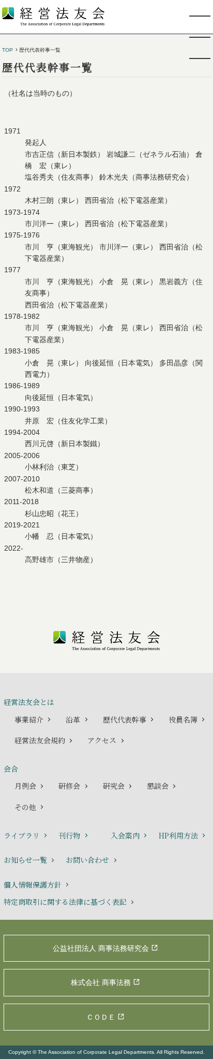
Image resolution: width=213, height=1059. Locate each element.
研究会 (114, 786)
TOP (7, 50)
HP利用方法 (178, 835)
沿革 (73, 719)
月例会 (25, 786)
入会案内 (125, 835)
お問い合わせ (87, 859)
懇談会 (158, 786)
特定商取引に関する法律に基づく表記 (65, 901)
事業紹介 (28, 719)
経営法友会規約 (39, 740)
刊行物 (69, 835)
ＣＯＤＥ (100, 1017)
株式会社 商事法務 (101, 982)
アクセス (101, 740)
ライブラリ (22, 835)
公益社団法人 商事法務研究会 (101, 948)
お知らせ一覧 (25, 859)
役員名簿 (183, 719)
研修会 (69, 786)
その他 (25, 807)
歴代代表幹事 (124, 719)
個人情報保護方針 (33, 884)
